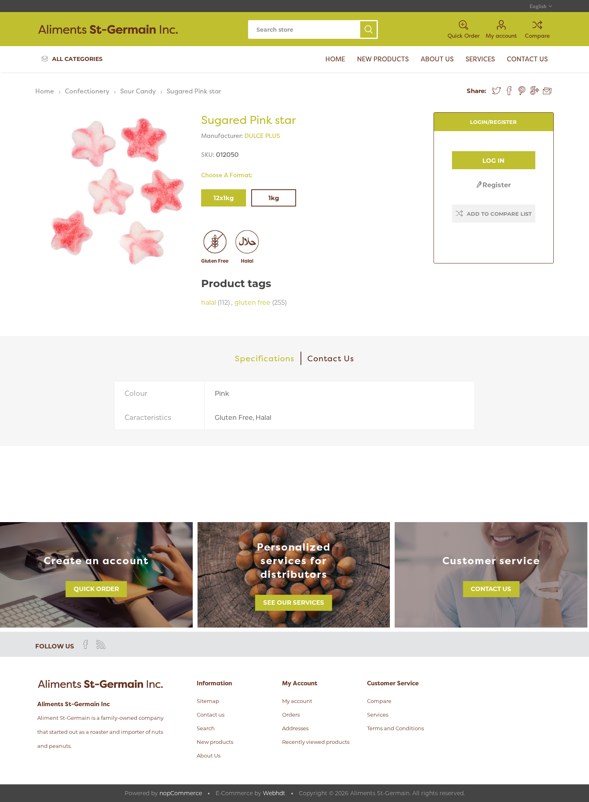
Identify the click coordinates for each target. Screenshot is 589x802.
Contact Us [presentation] (330, 358)
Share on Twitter (496, 90)
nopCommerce (180, 793)
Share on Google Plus (534, 90)
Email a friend (547, 91)
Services (377, 714)
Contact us (491, 589)
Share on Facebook (509, 90)
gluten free (252, 302)
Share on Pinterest (522, 90)
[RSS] (101, 644)
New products (215, 742)
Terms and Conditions (395, 728)
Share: (476, 91)
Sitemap (208, 701)
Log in (493, 160)
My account (501, 35)
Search (368, 29)
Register (496, 185)
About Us (208, 755)
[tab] (265, 358)
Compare (537, 35)
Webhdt (274, 793)
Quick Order (96, 589)
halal (208, 302)
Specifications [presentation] (264, 358)
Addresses (295, 728)
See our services (293, 602)
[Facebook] (85, 644)
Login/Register (493, 122)
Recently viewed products (315, 742)
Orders (291, 714)
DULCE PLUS (262, 136)
